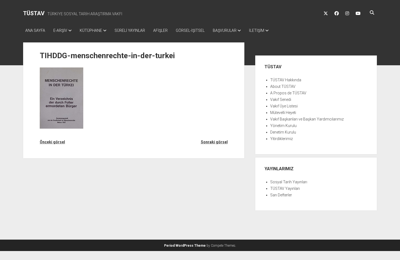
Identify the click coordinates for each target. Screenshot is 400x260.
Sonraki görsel (214, 142)
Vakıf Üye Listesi (284, 106)
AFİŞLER (160, 30)
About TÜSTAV (283, 86)
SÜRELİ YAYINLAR (130, 30)
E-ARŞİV (60, 30)
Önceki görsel (52, 142)
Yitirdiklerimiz (281, 139)
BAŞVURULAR (224, 30)
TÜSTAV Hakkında (285, 80)
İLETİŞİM (256, 30)
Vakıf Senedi (280, 99)
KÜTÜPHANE (91, 30)
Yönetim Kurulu (283, 125)
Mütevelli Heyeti (283, 112)
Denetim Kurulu (283, 132)
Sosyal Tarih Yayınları (288, 182)
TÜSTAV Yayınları (285, 188)
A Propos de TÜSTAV (288, 93)
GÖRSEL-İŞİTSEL (190, 30)
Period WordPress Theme (185, 245)
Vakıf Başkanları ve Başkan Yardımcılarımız (307, 119)
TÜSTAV (34, 13)
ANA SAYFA (35, 30)
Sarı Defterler (281, 195)
